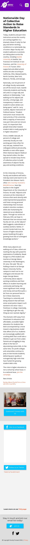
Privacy (26, 540)
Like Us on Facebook (16, 427)
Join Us (16, 526)
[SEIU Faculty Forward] (7, 6)
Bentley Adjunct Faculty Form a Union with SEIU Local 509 (14, 383)
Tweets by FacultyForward (11, 472)
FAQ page (22, 509)
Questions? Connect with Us (15, 412)
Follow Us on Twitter (16, 467)
